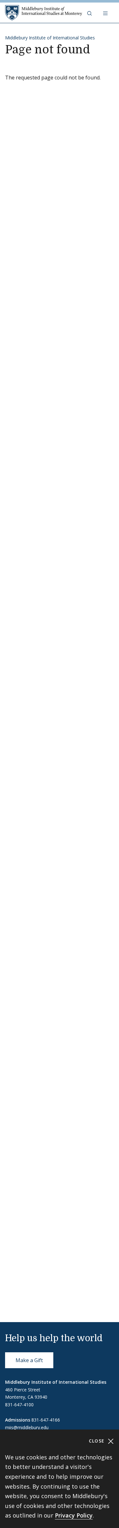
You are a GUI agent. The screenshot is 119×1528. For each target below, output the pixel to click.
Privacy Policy (74, 1515)
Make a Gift (29, 1360)
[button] (90, 13)
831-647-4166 (45, 1420)
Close (97, 1441)
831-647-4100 (19, 1405)
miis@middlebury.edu (27, 1427)
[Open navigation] (106, 13)
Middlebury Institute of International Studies (50, 38)
